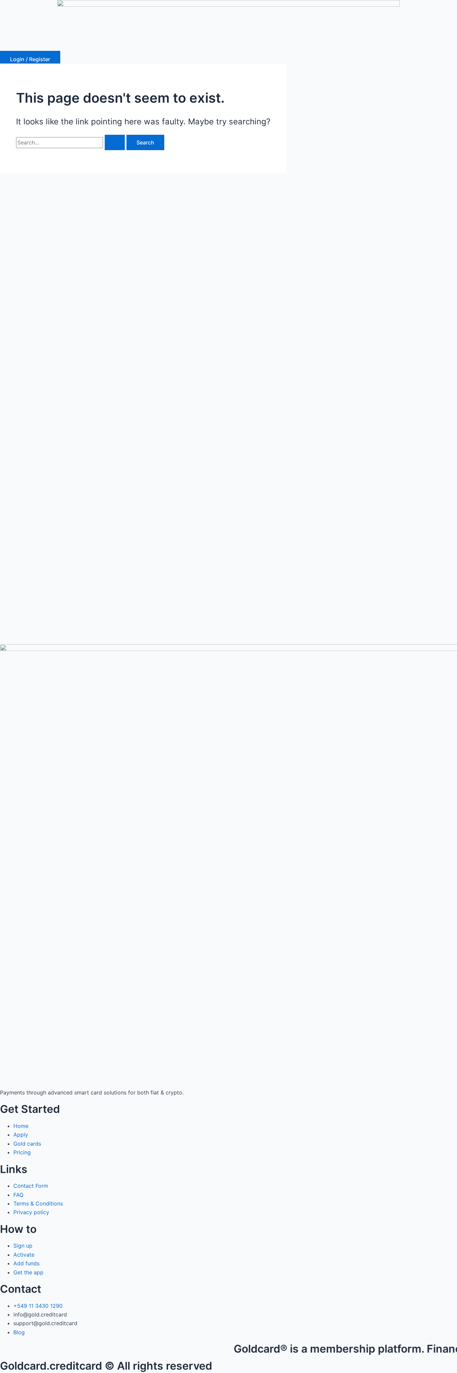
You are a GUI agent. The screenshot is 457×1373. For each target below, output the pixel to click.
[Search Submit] (115, 142)
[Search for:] (71, 142)
